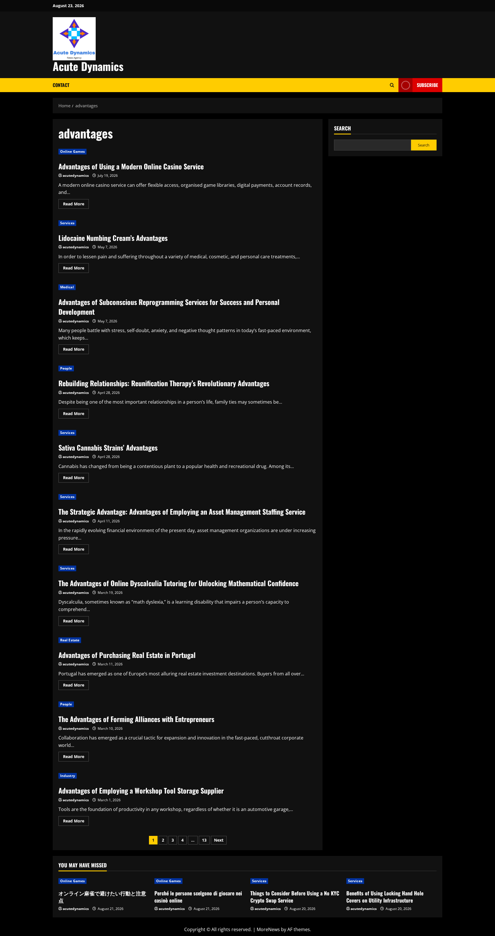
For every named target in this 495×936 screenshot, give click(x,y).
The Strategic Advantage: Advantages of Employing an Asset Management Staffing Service (181, 511)
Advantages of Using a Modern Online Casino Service (131, 166)
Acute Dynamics (88, 66)
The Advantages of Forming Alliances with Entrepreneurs (136, 719)
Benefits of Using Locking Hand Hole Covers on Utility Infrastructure (384, 896)
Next (218, 840)
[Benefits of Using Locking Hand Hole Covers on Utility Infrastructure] (391, 881)
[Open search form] (392, 85)
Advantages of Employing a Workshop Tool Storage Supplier (141, 790)
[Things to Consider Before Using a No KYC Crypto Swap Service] (295, 881)
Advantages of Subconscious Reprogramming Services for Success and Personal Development (169, 307)
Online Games (72, 151)
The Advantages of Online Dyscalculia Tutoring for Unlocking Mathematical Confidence (178, 583)
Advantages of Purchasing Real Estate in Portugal (127, 655)
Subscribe (427, 85)
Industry (67, 775)
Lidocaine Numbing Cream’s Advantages (113, 238)
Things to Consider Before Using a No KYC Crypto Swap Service (294, 896)
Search (342, 128)
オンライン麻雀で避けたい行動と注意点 (102, 896)
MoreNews (268, 929)
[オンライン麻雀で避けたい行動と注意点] (103, 881)
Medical (67, 287)
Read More (76, 205)
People (66, 368)
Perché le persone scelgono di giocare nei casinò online (198, 896)
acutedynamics (76, 175)
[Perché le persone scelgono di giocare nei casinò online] (199, 881)
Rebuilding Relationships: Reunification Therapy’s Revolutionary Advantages (163, 383)
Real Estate (69, 640)
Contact (61, 85)
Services (67, 223)
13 (204, 840)
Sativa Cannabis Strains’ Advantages (108, 447)
